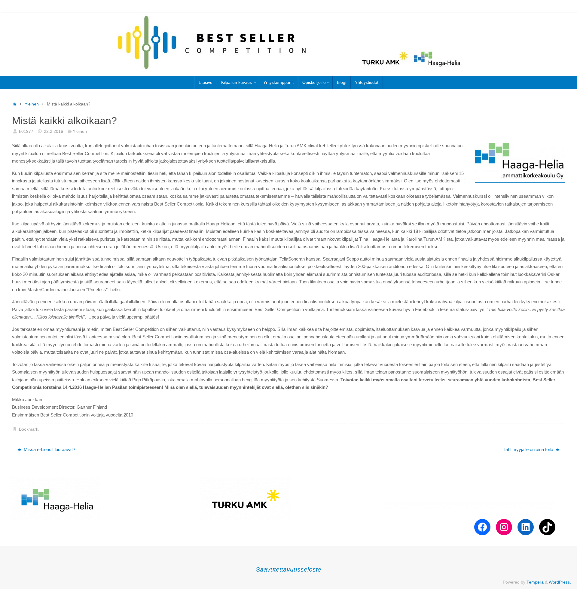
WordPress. (560, 582)
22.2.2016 (53, 131)
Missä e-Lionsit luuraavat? (49, 449)
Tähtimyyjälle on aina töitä (528, 449)
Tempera (535, 582)
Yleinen (32, 104)
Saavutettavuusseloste (288, 569)
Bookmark (28, 429)
